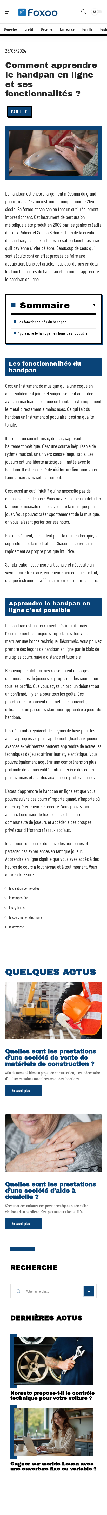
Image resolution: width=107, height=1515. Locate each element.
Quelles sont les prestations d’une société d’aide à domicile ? (50, 1190)
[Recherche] (83, 12)
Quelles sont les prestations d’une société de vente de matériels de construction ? (50, 1057)
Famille (19, 111)
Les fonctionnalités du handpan (42, 321)
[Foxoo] (37, 11)
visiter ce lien (65, 469)
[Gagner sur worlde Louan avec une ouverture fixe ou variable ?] (53, 1432)
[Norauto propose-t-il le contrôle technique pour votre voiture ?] (53, 1361)
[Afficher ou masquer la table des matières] (83, 305)
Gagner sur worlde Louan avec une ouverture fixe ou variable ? (53, 1466)
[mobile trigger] (9, 11)
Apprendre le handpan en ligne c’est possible (53, 333)
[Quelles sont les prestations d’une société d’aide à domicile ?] (53, 1143)
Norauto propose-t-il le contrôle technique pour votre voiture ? (52, 1395)
